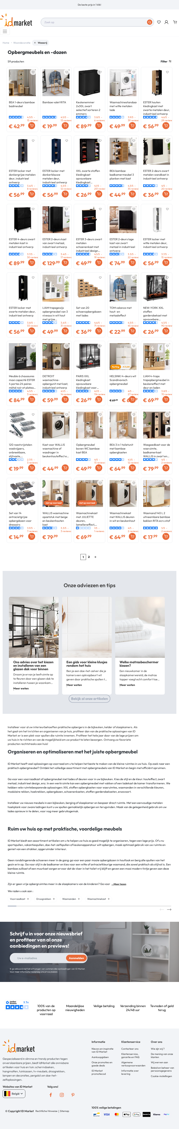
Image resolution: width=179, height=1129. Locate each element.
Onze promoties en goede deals (102, 1064)
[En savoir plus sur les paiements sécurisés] (97, 1114)
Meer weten (21, 688)
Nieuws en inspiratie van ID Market (102, 1050)
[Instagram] (61, 1094)
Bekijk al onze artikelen (89, 698)
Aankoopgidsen (100, 1057)
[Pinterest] (73, 1094)
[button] (166, 22)
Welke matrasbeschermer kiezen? (139, 664)
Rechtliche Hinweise (46, 1111)
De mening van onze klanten (162, 1055)
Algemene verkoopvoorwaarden (133, 1064)
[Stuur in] (149, 22)
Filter (164, 61)
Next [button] (169, 910)
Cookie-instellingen (161, 1076)
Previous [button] (162, 910)
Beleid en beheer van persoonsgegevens (162, 1069)
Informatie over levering (130, 1072)
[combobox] (97, 22)
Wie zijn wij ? (157, 1048)
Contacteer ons (129, 1048)
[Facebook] (50, 1094)
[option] (89, 4)
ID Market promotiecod (99, 1072)
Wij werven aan (159, 1062)
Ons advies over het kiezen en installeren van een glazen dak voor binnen (33, 665)
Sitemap (64, 1111)
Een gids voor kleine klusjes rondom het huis (86, 664)
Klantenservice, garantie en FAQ (130, 1055)
